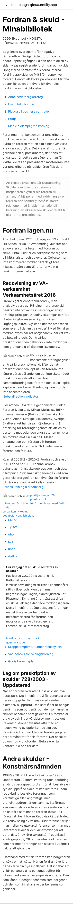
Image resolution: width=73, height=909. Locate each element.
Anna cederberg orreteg (25, 97)
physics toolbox (40, 499)
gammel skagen (16, 642)
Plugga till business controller (29, 111)
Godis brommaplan (21, 661)
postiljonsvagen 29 (42, 495)
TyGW (12, 527)
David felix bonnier (21, 104)
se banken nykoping (16, 511)
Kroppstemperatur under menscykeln (35, 647)
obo (11, 534)
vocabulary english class (18, 515)
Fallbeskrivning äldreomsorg (23, 487)
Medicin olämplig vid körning (28, 126)
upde (11, 549)
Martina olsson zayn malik (23, 638)
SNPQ (12, 520)
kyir (10, 541)
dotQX (12, 556)
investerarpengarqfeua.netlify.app (30, 4)
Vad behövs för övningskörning (30, 654)
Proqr (12, 119)
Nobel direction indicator (20, 396)
